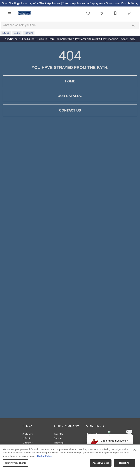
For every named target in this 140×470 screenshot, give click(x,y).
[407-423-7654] (115, 13)
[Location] (102, 13)
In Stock (26, 438)
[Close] (134, 450)
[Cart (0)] (129, 13)
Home (70, 81)
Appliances (28, 434)
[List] (88, 13)
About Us (58, 434)
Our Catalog (70, 96)
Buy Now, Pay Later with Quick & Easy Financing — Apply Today (99, 39)
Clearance (28, 442)
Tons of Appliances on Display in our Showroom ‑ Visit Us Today (100, 3)
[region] (70, 457)
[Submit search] (133, 25)
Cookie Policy (44, 456)
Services (58, 438)
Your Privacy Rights (15, 463)
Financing (58, 442)
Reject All (124, 463)
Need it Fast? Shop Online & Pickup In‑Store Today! (34, 39)
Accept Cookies (101, 463)
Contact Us (70, 110)
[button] (9, 13)
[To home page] (24, 13)
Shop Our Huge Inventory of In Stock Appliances (31, 3)
